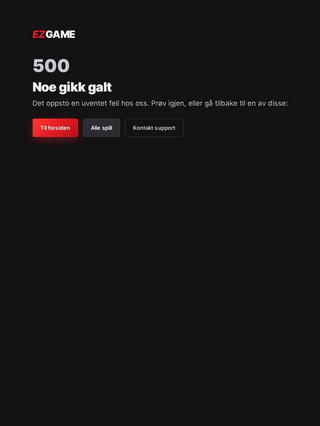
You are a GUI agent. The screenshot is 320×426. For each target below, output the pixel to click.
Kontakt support (154, 127)
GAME (53, 34)
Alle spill (101, 127)
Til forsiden (55, 127)
